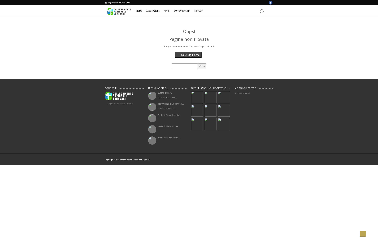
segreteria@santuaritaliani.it (119, 2)
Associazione (153, 11)
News (166, 11)
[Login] (261, 9)
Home (139, 11)
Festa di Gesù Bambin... (169, 115)
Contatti (198, 11)
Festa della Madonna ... (169, 137)
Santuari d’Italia (182, 11)
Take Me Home (190, 55)
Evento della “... (165, 92)
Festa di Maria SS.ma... (168, 126)
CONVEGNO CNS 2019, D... (171, 104)
